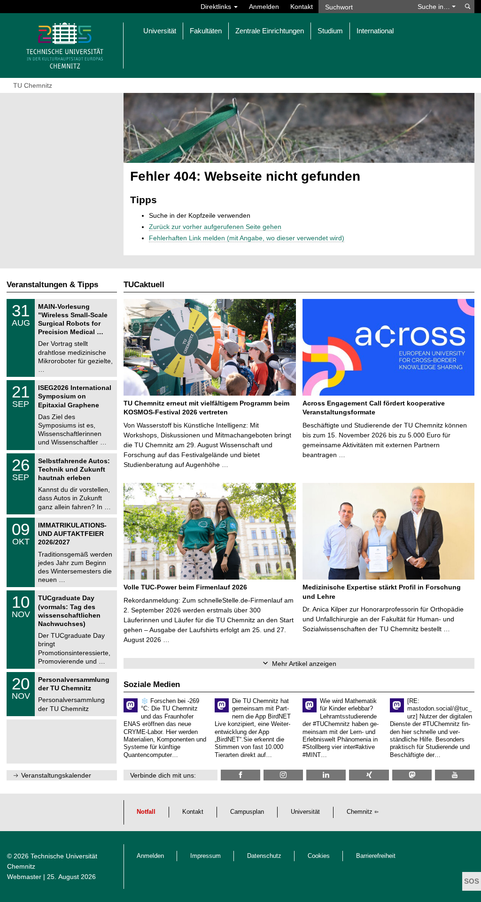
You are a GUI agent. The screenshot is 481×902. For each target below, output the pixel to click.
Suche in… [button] (435, 6)
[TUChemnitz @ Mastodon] (412, 775)
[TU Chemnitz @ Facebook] (240, 775)
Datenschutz (264, 856)
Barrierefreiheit (376, 856)
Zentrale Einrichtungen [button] (269, 31)
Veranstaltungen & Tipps (52, 284)
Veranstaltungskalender (56, 775)
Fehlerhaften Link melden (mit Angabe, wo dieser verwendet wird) (246, 238)
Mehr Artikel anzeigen (304, 663)
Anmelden (264, 6)
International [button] (375, 31)
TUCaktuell (144, 284)
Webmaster (24, 876)
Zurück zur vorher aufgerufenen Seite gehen (215, 226)
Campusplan (247, 812)
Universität (305, 812)
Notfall (146, 812)
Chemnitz (359, 812)
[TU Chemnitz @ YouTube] (454, 775)
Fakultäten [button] (206, 31)
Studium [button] (330, 31)
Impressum (205, 856)
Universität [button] (159, 31)
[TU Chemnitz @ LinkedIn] (326, 775)
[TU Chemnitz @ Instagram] (283, 775)
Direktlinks (217, 6)
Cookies (319, 856)
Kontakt (301, 6)
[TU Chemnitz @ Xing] (368, 775)
